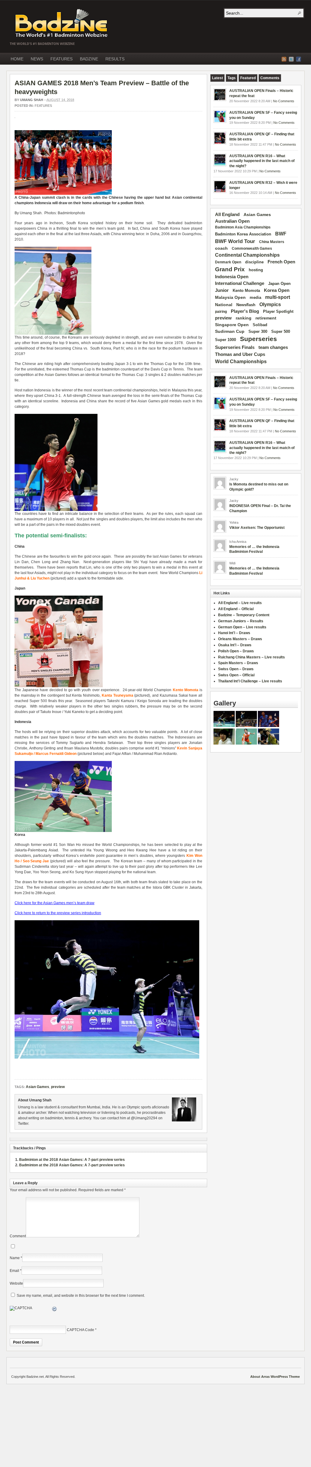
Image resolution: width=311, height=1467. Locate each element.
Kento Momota (246, 290)
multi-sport (277, 297)
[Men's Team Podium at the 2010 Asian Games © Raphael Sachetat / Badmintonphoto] (63, 193)
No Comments (283, 101)
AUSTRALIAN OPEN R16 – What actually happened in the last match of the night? (262, 161)
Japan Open (279, 283)
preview (58, 1087)
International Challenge (239, 283)
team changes (273, 347)
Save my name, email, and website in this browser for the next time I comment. (81, 1295)
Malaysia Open (230, 297)
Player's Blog (245, 311)
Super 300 (257, 332)
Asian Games (56, 375)
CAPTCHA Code (80, 1330)
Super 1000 (225, 340)
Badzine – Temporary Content (243, 615)
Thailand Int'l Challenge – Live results (250, 681)
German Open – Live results (242, 627)
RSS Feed (284, 59)
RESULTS (115, 58)
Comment (18, 1236)
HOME (17, 58)
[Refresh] (54, 1310)
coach (221, 248)
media (255, 297)
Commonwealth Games (252, 248)
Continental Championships (247, 255)
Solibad (260, 325)
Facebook (298, 59)
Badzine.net (62, 23)
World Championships (241, 361)
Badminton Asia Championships (243, 227)
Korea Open (276, 290)
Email (14, 1271)
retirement (265, 318)
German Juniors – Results (240, 621)
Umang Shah (31, 100)
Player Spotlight (278, 311)
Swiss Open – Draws (236, 669)
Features (43, 105)
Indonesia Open (231, 276)
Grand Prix (230, 269)
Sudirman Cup (229, 331)
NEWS (37, 58)
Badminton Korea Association (243, 234)
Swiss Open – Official (236, 675)
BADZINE (89, 58)
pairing (221, 311)
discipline (254, 262)
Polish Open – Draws (236, 651)
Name (15, 1258)
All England (227, 214)
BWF (280, 233)
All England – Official (236, 609)
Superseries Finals (235, 347)
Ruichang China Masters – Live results (251, 657)
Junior (222, 290)
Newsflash (245, 305)
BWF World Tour (235, 241)
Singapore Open (232, 324)
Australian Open (232, 221)
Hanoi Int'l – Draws (234, 633)
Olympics (270, 304)
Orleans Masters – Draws (240, 639)
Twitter (291, 59)
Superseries (258, 339)
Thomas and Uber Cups (240, 354)
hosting (256, 270)
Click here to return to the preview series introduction (58, 913)
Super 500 (280, 331)
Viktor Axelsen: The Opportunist (257, 528)
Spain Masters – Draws (238, 663)
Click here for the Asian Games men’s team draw (54, 903)
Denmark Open (228, 262)
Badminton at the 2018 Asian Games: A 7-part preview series (72, 1160)
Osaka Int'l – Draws (234, 645)
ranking (243, 318)
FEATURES (61, 58)
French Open (281, 261)
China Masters (271, 242)
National (223, 304)
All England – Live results (240, 603)
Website (16, 1283)
